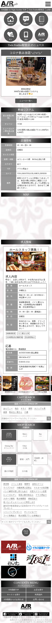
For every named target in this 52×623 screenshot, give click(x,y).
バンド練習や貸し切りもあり (15, 491)
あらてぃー (8, 409)
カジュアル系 (39, 409)
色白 (17, 409)
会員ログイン (15, 620)
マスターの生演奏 (41, 488)
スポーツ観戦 (9, 499)
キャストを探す (13, 595)
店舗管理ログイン (29, 620)
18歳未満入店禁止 (24, 488)
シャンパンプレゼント (12, 512)
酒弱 (30, 409)
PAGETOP (26, 532)
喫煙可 (27, 484)
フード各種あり (9, 516)
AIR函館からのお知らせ (14, 599)
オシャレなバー (30, 512)
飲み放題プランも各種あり (30, 516)
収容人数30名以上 (26, 495)
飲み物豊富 (21, 499)
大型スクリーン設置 (38, 491)
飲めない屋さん (15, 412)
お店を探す (38, 590)
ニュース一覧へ (26, 101)
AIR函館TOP (13, 590)
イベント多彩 (16, 484)
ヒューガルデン (9, 495)
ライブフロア (9, 488)
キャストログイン (44, 620)
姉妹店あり (32, 499)
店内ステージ (37, 484)
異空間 (6, 484)
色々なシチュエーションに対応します (19, 502)
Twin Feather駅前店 (36, 10)
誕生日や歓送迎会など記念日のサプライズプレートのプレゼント (25, 507)
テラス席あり (41, 495)
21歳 (26, 412)
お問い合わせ (38, 599)
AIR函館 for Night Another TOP (13, 10)
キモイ (23, 409)
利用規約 (38, 595)
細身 (5, 412)
